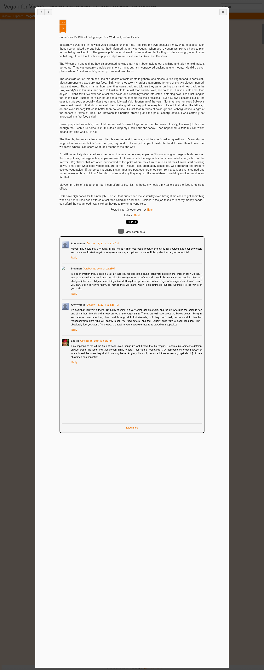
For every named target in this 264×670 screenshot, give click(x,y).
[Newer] (41, 12)
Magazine (32, 16)
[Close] (223, 12)
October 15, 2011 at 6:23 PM (96, 340)
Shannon (76, 268)
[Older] (48, 12)
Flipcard (18, 16)
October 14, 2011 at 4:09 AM (102, 243)
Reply (74, 257)
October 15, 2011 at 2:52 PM (99, 268)
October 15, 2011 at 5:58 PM (102, 304)
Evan (150, 209)
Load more (132, 427)
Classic (6, 16)
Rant (137, 215)
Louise (75, 340)
